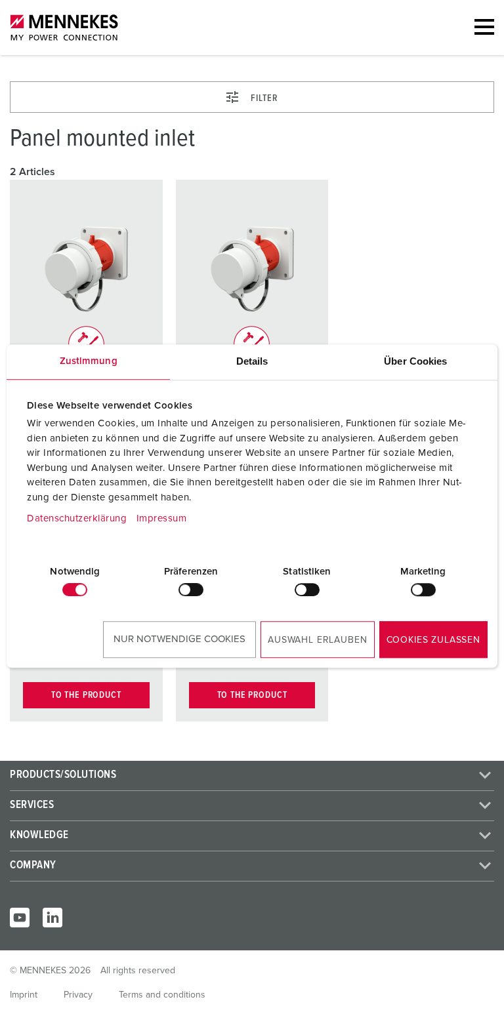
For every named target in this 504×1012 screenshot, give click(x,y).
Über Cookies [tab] (415, 361)
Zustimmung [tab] (88, 361)
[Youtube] (20, 917)
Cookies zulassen (433, 640)
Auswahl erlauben (317, 640)
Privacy (78, 995)
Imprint (23, 995)
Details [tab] (252, 361)
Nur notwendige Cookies (179, 639)
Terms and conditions (162, 995)
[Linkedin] (52, 917)
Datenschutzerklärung (77, 518)
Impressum (161, 518)
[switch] (190, 589)
